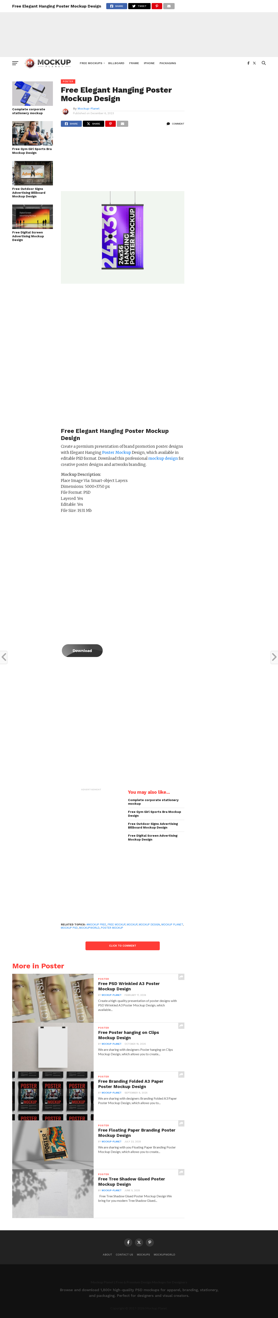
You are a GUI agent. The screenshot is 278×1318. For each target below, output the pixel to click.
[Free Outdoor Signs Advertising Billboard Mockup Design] (32, 184)
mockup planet (172, 924)
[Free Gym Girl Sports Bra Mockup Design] (32, 144)
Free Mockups (91, 63)
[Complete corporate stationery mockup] (32, 104)
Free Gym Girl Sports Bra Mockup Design (32, 151)
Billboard (116, 63)
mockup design (149, 924)
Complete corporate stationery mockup (28, 111)
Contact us (124, 1254)
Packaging (168, 63)
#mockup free (96, 924)
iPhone (149, 63)
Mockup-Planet (89, 108)
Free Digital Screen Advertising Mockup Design (28, 236)
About (107, 1254)
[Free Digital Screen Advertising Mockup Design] (32, 228)
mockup (132, 924)
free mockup (116, 924)
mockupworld (89, 927)
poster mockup (112, 927)
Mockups (143, 1254)
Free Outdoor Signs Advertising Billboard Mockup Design (28, 192)
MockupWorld (164, 1254)
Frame (134, 63)
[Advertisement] (139, 28)
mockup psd (69, 927)
